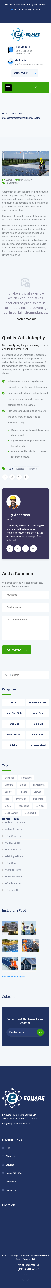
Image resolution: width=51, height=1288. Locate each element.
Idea (7, 799)
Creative (9, 784)
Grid (13, 702)
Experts (20, 468)
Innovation (21, 799)
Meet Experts (14, 829)
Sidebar (13, 745)
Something (30, 813)
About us (10, 1156)
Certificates (11, 1181)
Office (8, 806)
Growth (37, 791)
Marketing (38, 799)
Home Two (17, 113)
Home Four (38, 713)
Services (40, 806)
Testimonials (14, 849)
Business (9, 777)
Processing (23, 806)
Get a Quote (13, 842)
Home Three (13, 734)
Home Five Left (37, 702)
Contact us (11, 1190)
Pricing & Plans (15, 856)
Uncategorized (38, 745)
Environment (39, 784)
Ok (40, 1032)
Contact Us (13, 890)
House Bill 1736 (14, 1173)
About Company (16, 822)
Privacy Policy (14, 876)
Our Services (14, 863)
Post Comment (14, 650)
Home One (13, 724)
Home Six (38, 724)
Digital (23, 784)
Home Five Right (13, 713)
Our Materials (14, 883)
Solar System (11, 813)
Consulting (26, 777)
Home (5, 113)
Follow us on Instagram (13, 976)
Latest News (14, 869)
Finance (33, 468)
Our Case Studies (16, 836)
